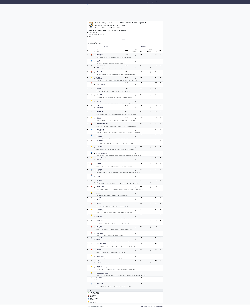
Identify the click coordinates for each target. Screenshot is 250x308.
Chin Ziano (98, 205)
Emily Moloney (99, 111)
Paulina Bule (99, 88)
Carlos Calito (99, 125)
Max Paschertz (99, 140)
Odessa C (98, 193)
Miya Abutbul (99, 283)
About (142, 306)
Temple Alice (99, 112)
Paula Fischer (99, 117)
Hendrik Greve (99, 197)
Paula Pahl (98, 203)
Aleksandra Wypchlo (101, 243)
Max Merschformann (101, 237)
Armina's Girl (99, 136)
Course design (125, 39)
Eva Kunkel (98, 260)
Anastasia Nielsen (100, 82)
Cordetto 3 (98, 67)
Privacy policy (152, 306)
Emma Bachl (99, 226)
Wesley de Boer (99, 60)
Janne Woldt (99, 163)
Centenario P (99, 118)
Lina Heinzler (99, 180)
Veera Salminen (99, 277)
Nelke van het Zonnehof (101, 90)
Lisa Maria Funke (100, 186)
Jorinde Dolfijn (99, 174)
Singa (97, 279)
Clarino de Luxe (99, 210)
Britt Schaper (99, 152)
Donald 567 (98, 227)
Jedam (97, 147)
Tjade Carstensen (100, 100)
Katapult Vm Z (99, 285)
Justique (98, 176)
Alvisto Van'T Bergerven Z (102, 245)
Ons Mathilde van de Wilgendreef (103, 267)
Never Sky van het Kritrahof (102, 273)
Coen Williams (99, 94)
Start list (106, 46)
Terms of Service (159, 306)
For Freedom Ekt (100, 55)
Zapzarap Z (98, 101)
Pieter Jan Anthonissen (101, 192)
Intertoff (98, 182)
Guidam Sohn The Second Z (102, 153)
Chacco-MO (99, 78)
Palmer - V (98, 159)
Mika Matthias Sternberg (102, 123)
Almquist (98, 250)
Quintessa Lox (99, 107)
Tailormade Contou (100, 84)
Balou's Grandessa (100, 256)
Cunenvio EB (99, 216)
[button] (159, 2)
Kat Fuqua (98, 232)
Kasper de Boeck (100, 272)
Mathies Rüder (99, 54)
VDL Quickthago (100, 130)
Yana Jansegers (99, 266)
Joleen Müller (99, 255)
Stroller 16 (98, 239)
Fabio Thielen (99, 209)
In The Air (98, 170)
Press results (144, 46)
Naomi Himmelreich (100, 65)
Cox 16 (98, 164)
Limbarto (98, 187)
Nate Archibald (99, 233)
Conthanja (98, 95)
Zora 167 (98, 199)
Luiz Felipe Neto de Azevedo (102, 157)
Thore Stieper (99, 71)
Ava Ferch (98, 77)
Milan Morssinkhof (100, 129)
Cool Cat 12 (99, 72)
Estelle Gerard (99, 146)
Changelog (146, 306)
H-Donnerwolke (99, 262)
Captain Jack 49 (99, 142)
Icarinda (98, 61)
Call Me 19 (98, 222)
